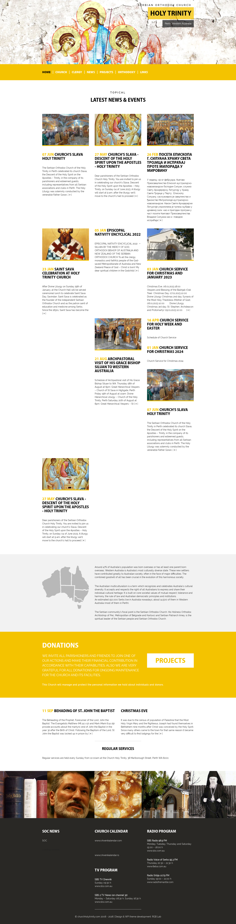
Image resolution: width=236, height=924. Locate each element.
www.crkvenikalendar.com (108, 840)
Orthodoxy (126, 72)
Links (144, 72)
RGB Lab (156, 916)
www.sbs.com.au (103, 886)
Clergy (77, 72)
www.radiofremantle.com (160, 882)
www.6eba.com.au (156, 866)
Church (61, 72)
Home (46, 72)
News (91, 72)
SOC (44, 840)
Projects (106, 72)
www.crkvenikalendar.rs (107, 855)
